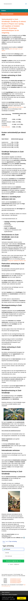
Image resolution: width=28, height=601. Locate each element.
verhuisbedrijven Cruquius (15, 578)
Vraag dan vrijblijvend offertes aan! (17, 260)
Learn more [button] (12, 599)
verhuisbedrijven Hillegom (15, 582)
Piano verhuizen (6, 127)
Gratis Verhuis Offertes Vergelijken (9, 594)
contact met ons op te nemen (15, 107)
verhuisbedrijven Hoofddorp (15, 581)
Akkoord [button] (21, 598)
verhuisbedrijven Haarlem (15, 580)
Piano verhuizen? (6, 592)
